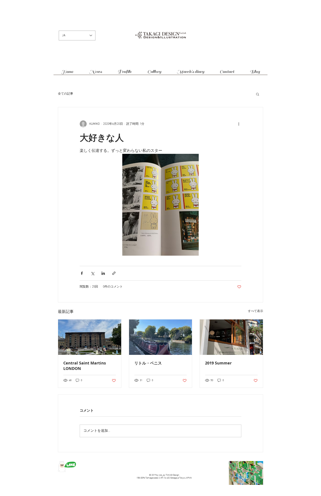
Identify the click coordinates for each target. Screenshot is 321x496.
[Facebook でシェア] (82, 273)
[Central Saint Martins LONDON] (89, 337)
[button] (257, 94)
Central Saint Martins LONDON (84, 365)
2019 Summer (218, 363)
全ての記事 (65, 94)
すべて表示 (255, 311)
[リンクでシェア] (114, 273)
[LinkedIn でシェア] (103, 273)
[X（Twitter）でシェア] (92, 273)
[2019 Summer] (231, 337)
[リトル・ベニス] (160, 337)
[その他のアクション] (238, 124)
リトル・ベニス (148, 363)
